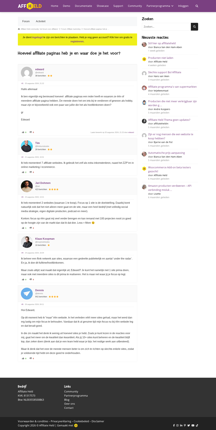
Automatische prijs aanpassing (166, 153)
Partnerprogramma (76, 395)
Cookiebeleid (81, 421)
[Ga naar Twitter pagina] (188, 426)
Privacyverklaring (61, 421)
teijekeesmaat (161, 90)
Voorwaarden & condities (33, 421)
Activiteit (40, 21)
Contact (69, 408)
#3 (22, 197)
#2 (22, 157)
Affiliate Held (160, 61)
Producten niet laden (160, 58)
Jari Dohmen (43, 183)
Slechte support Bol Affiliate (164, 72)
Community (71, 391)
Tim (37, 143)
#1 (22, 83)
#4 (22, 253)
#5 (22, 304)
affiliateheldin (161, 123)
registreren (77, 41)
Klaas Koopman (45, 238)
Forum (26, 21)
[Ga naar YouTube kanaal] (192, 426)
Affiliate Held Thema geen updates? (169, 120)
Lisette (157, 193)
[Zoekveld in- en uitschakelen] (197, 6)
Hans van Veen (161, 76)
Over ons (69, 403)
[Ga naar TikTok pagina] (197, 426)
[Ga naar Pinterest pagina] (185, 426)
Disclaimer (98, 421)
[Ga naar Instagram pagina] (177, 426)
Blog (66, 399)
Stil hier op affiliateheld (162, 43)
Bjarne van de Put (163, 142)
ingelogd (37, 37)
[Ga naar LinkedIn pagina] (181, 426)
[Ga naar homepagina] (30, 6)
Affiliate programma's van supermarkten (172, 86)
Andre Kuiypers (162, 109)
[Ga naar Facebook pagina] (174, 426)
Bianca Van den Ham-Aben (168, 47)
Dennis (39, 290)
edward (39, 69)
